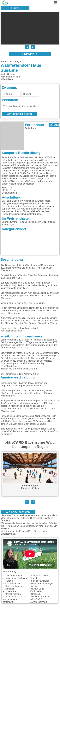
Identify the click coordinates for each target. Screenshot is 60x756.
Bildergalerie (30, 54)
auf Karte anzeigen (18, 512)
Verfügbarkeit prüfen (19, 114)
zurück (15, 8)
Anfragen (54, 124)
